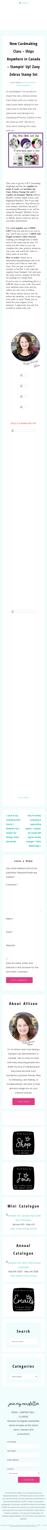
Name (10, 918)
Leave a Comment (23, 85)
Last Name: (11, 1451)
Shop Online (30, 1228)
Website (10, 945)
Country (10, 1469)
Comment (12, 884)
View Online (16, 1228)
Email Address (13, 1460)
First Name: (11, 1442)
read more (23, 1101)
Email (9, 932)
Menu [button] (25, 3)
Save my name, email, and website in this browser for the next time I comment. (22, 967)
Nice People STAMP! (23, 18)
